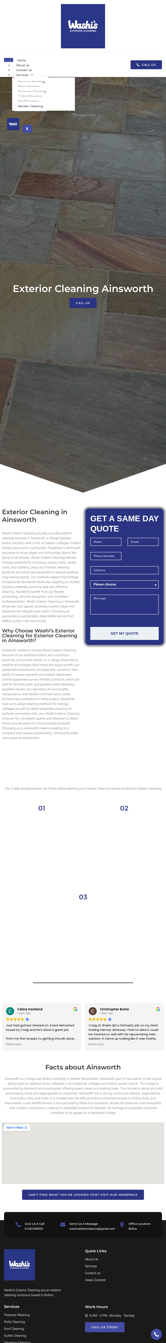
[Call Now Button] (156, 1334)
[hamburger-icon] (8, 60)
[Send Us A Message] (62, 1224)
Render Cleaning (30, 106)
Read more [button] (13, 1044)
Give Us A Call (35, 1224)
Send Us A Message (83, 1224)
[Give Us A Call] (18, 1224)
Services (22, 75)
